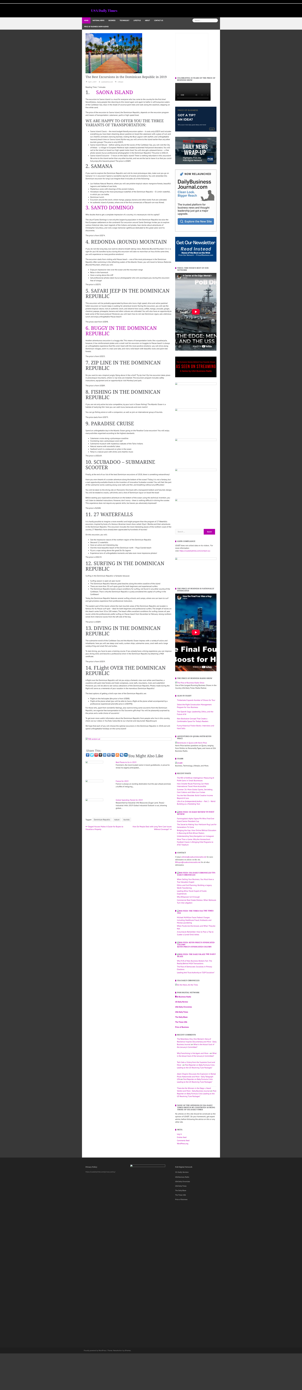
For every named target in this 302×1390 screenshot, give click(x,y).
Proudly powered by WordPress (95, 1350)
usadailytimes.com (107, 82)
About (147, 20)
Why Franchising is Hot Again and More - (193, 1053)
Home (86, 20)
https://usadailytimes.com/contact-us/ (194, 551)
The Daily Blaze (181, 1017)
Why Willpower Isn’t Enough (188, 897)
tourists (127, 819)
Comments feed (183, 1140)
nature (116, 819)
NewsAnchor (117, 1350)
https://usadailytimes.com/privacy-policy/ (100, 1172)
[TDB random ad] (128, 743)
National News (98, 20)
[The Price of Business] (189, 682)
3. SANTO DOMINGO (109, 208)
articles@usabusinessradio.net (193, 857)
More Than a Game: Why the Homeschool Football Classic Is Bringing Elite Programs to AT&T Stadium (195, 842)
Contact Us (158, 20)
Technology (124, 20)
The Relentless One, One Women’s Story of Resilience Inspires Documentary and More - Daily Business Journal (196, 1042)
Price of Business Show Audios (96, 26)
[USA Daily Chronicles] (186, 984)
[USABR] (179, 763)
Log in (179, 1134)
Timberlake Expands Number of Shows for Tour (196, 700)
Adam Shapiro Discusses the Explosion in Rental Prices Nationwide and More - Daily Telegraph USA (196, 1076)
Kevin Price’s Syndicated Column (194, 947)
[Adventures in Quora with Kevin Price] (191, 742)
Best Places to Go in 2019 (126, 762)
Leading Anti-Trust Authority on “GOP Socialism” (196, 972)
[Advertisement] (151, 1371)
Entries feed (182, 1137)
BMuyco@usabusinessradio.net (188, 862)
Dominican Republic (102, 819)
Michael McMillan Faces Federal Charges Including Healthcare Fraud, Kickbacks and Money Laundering (194, 920)
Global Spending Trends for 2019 (129, 800)
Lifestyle (137, 20)
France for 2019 (122, 781)
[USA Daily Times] (104, 10)
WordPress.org (182, 1143)
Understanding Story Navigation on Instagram (195, 836)
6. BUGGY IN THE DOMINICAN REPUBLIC (121, 330)
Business (112, 20)
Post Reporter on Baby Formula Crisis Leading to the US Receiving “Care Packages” (196, 1093)
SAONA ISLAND (114, 92)
